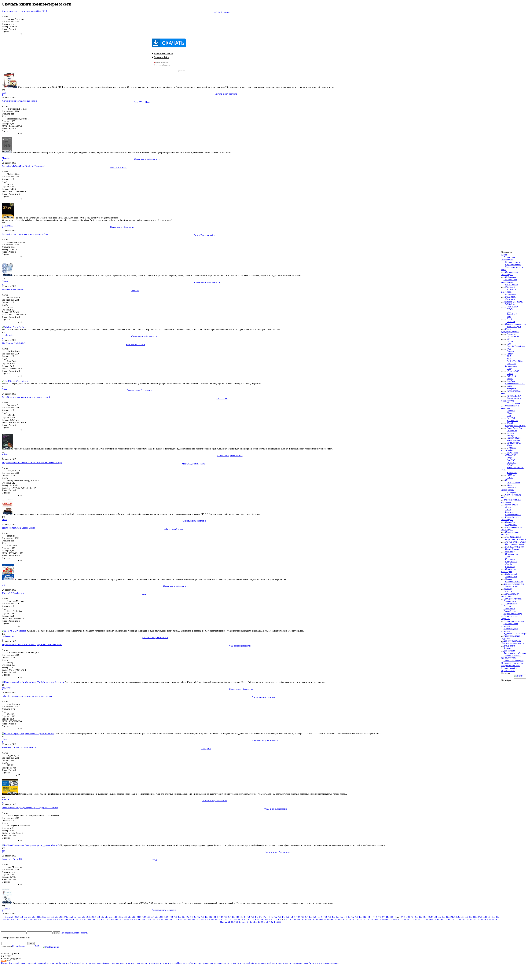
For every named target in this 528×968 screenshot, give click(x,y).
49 (432, 919)
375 (27, 919)
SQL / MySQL (513, 371)
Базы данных (511, 366)
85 (333, 919)
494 (191, 917)
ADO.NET (511, 376)
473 (271, 917)
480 (245, 917)
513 (118, 917)
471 (279, 917)
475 (264, 917)
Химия (508, 509)
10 (259, 922)
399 (432, 917)
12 (254, 922)
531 (48, 917)
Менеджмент (511, 284)
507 (141, 917)
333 (189, 919)
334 (185, 919)
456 (337, 917)
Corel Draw (512, 430)
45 (443, 919)
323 (227, 919)
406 (405, 917)
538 (21, 917)
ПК (506, 480)
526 (68, 917)
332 (193, 919)
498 (175, 917)
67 (383, 919)
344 (147, 919)
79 (350, 919)
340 (162, 919)
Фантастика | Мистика (515, 653)
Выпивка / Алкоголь (514, 581)
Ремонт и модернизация (508, 488)
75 (361, 919)
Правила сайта (508, 670)
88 (325, 919)
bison (4, 739)
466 (298, 917)
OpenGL (511, 433)
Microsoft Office (514, 326)
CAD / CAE (222, 398)
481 (241, 917)
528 (60, 917)
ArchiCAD (511, 462)
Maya (509, 445)
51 (427, 919)
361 (81, 919)
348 (131, 919)
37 (465, 919)
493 (194, 917)
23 (223, 922)
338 (170, 919)
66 (385, 919)
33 (476, 919)
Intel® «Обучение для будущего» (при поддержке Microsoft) (30, 807)
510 (129, 917)
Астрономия (511, 524)
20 (232, 922)
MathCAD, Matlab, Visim (193, 464)
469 (287, 917)
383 (493, 917)
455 (341, 917)
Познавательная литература (510, 595)
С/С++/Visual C (514, 336)
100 (291, 919)
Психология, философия (508, 570)
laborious (6, 909)
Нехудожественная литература (511, 528)
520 (91, 917)
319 (243, 919)
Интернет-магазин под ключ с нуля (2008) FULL (24, 11)
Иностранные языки (514, 544)
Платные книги (511, 616)
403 (416, 917)
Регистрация (67, 933)
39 (460, 919)
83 (339, 919)
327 (212, 919)
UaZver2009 (7, 226)
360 (85, 919)
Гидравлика (510, 277)
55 (416, 919)
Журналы (505, 618)
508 (137, 917)
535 (33, 917)
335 (181, 919)
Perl (509, 344)
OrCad (510, 477)
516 (106, 917)
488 (214, 917)
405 (408, 917)
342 (154, 919)
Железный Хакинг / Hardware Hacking (20, 747)
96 (303, 919)
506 (144, 917)
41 (454, 919)
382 (497, 917)
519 (95, 917)
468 (291, 917)
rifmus (4, 519)
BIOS (509, 485)
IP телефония (513, 403)
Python (510, 354)
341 (158, 919)
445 (379, 917)
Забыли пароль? (80, 933)
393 (455, 917)
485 (225, 917)
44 (446, 919)
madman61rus (8, 636)
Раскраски (508, 591)
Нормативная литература (509, 273)
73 (366, 919)
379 (12, 919)
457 (333, 917)
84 (336, 919)
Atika (4, 389)
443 (387, 917)
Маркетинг (510, 294)
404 (412, 917)
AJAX (509, 319)
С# (508, 339)
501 (164, 917)
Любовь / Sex (511, 576)
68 (380, 919)
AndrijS (5, 799)
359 (89, 919)
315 (258, 919)
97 (300, 919)
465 (302, 917)
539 (18, 917)
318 (247, 919)
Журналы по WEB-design (515, 633)
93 (311, 919)
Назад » (279, 922)
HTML (155, 860)
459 (325, 917)
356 (100, 919)
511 (125, 917)
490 (206, 917)
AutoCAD (511, 460)
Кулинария (510, 559)
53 (421, 919)
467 (295, 917)
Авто (507, 557)
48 (435, 919)
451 (356, 917)
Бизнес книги (509, 608)
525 (71, 917)
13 (251, 922)
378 (16, 919)
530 (52, 917)
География (510, 522)
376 (23, 919)
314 (262, 919)
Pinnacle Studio (514, 438)
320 (239, 919)
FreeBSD (511, 418)
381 (4, 919)
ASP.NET (511, 321)
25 (498, 919)
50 (429, 919)
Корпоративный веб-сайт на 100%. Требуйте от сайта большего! (32, 644)
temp (4, 92)
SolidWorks (512, 472)
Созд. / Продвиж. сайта (204, 235)
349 (127, 919)
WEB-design (510, 304)
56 (413, 919)
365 (66, 919)
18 (237, 922)
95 (306, 919)
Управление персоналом (508, 290)
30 (484, 919)
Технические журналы (514, 621)
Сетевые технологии (515, 383)
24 (221, 922)
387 (478, 917)
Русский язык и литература (510, 518)
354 (108, 919)
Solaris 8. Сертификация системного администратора (27, 696)
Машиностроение (513, 262)
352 (116, 919)
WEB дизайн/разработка (240, 646)
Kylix (509, 349)
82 (341, 919)
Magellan (6, 158)
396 (443, 917)
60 (402, 919)
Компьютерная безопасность (511, 399)
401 (424, 917)
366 (62, 919)
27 (493, 919)
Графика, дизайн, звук (173, 529)
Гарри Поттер (18, 946)
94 (308, 919)
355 (104, 919)
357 (97, 919)
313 (266, 919)
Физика (508, 507)
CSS (509, 311)
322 (231, 919)
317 (251, 919)
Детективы (509, 651)
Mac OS (510, 423)
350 (124, 919)
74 (363, 919)
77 (355, 919)
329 (204, 919)
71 (372, 919)
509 (133, 917)
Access (510, 378)
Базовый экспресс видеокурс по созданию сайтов (25, 234)
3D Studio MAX (514, 443)
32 (479, 919)
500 (168, 917)
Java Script (512, 314)
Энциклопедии (510, 604)
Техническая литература (508, 258)
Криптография (514, 396)
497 (179, 917)
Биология (509, 512)
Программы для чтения (512, 663)
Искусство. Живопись (515, 539)
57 (410, 919)
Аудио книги (509, 646)
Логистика (510, 299)
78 (352, 919)
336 (177, 919)
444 (383, 917)
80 (347, 919)
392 (458, 917)
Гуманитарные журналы (509, 624)
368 (54, 919)
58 (407, 919)
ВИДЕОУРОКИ (508, 658)
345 (143, 919)
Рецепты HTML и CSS (12, 859)
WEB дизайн (512, 307)
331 (197, 919)
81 (344, 919)
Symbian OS (512, 420)
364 (70, 919)
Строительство (513, 264)
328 (208, 919)
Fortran (510, 351)
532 (44, 917)
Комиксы (508, 589)
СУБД (509, 368)
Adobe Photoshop (222, 12)
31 (482, 919)
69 (377, 919)
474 (268, 917)
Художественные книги (512, 643)
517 (102, 917)
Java (144, 594)
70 (374, 919)
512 (121, 917)
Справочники (510, 601)
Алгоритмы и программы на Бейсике (19, 101)
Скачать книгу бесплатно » (227, 94)
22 (226, 922)
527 (64, 917)
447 (372, 917)
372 (39, 919)
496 (183, 917)
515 (110, 917)
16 (243, 922)
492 (198, 917)
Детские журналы (512, 641)
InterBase (511, 381)
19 (234, 922)
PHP (509, 316)
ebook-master (8, 335)
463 (310, 917)
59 (405, 919)
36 (468, 919)
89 (322, 919)
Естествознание (513, 514)
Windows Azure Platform (13, 289)
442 (391, 917)
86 (330, 919)
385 (485, 917)
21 (229, 922)
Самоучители (513, 482)
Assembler (511, 334)
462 (314, 917)
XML (509, 356)
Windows (135, 290)
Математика (511, 505)
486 (221, 917)
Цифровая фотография (508, 449)
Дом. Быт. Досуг (513, 537)
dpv (3, 851)
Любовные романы (512, 655)
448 (368, 917)
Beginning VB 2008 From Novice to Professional (23, 166)
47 (438, 919)
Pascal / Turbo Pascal (516, 346)
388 (474, 917)
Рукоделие (510, 566)
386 (482, 917)
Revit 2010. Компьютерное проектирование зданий (26, 397)
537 (25, 917)
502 (160, 917)
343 (150, 919)
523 (79, 917)
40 (457, 919)
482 (237, 917)
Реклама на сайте (509, 668)
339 (166, 919)
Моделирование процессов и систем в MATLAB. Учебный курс (32, 462)
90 (319, 919)
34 (473, 919)
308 (285, 919)
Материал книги (21, 514)
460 (322, 917)
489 (210, 917)
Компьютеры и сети (135, 344)
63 (394, 919)
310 (277, 919)
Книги (504, 255)
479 (248, 917)
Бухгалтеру (510, 297)
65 (388, 919)
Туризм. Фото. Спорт (515, 542)
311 (274, 919)
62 (396, 919)
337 (174, 919)
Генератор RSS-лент (510, 665)
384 (489, 917)
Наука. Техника (512, 549)
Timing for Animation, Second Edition (18, 528)
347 (135, 919)
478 (252, 917)
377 (20, 919)
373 (35, 919)
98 (297, 919)
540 (14, 917)
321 (235, 919)
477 (256, 917)
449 (364, 917)
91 (317, 919)
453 (348, 917)
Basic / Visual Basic (142, 102)
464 (306, 917)
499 (171, 917)
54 (418, 919)
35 (471, 919)
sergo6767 (6, 688)
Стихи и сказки (511, 586)
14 (248, 922)
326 (216, 919)
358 (93, 919)
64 (391, 919)
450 (360, 917)
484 (229, 917)
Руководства (510, 611)
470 (283, 917)
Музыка (508, 579)
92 (314, 919)
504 (152, 917)
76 (358, 919)
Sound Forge (512, 453)
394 (451, 917)
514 (114, 917)
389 (470, 917)
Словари (507, 606)
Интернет (512, 492)
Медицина (510, 552)
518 (98, 917)
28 (490, 919)
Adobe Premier (513, 440)
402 (420, 917)
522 (83, 917)
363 (73, 919)
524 (75, 917)
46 (440, 919)
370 (47, 919)
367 (58, 919)
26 (495, 919)
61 (399, 919)
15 (245, 922)
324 (224, 919)
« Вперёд (7, 917)
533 (41, 917)
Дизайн (508, 564)
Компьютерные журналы (509, 629)
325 (220, 919)
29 (487, 919)
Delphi (510, 341)
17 (240, 922)
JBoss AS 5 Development (13, 593)
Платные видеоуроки (513, 660)
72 (369, 919)
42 (451, 919)
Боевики (507, 648)
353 (112, 919)
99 (295, 919)
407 (401, 917)
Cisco (509, 386)
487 (218, 917)
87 (328, 919)
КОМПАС (511, 475)
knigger (5, 454)
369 (50, 919)
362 (77, 919)
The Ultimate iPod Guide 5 (13, 343)
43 (449, 919)
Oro (3, 585)
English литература (513, 613)
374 (31, 919)
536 (29, 917)
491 (202, 917)
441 (395, 917)
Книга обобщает (195, 682)
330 (201, 919)
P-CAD (510, 465)
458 (329, 917)
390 (466, 917)
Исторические (512, 554)
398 (435, 917)
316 (254, 919)
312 (270, 919)
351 (120, 919)
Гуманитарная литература (509, 280)
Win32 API (511, 363)
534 (37, 917)
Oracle (510, 373)
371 (43, 919)
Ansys (509, 458)
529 (56, 917)
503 (156, 917)
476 (260, 917)
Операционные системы (263, 697)
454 (345, 917)
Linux (509, 413)
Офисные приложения (515, 324)
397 (439, 917)
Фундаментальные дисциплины (511, 501)
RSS (37, 945)
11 (256, 922)
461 (318, 917)
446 (375, 917)
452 (352, 917)
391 (462, 917)
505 (148, 917)
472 (275, 917)
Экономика (510, 287)
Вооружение (511, 561)
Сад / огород (511, 574)
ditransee (6, 281)
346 (139, 919)
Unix (509, 415)
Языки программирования (510, 330)
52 (424, 919)
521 (87, 917)
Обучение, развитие (513, 599)
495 (187, 917)
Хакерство (206, 748)
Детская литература (514, 584)
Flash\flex (511, 435)
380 (8, 919)
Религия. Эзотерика (514, 547)
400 (428, 917)
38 (462, 919)
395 (447, 917)
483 (233, 917)
